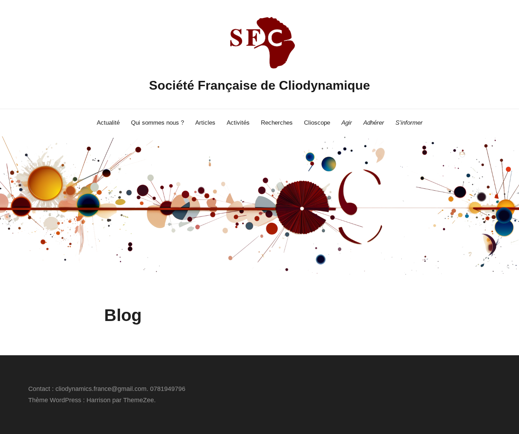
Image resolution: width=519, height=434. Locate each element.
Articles (205, 122)
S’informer (409, 122)
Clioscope (317, 122)
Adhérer (373, 122)
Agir (346, 122)
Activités (238, 122)
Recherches (277, 122)
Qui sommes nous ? (157, 122)
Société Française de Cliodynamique (259, 85)
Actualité (108, 122)
